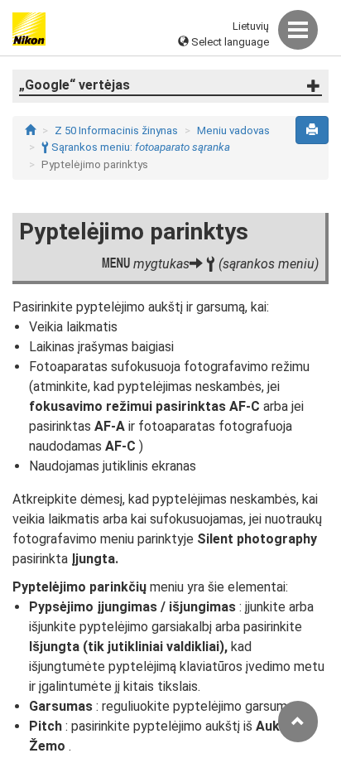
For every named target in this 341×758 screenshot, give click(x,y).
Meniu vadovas (233, 130)
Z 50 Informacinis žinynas (116, 130)
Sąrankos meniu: (135, 147)
